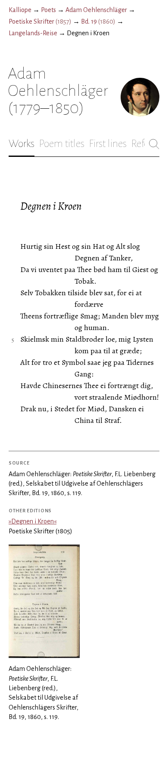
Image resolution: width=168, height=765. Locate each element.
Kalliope (20, 9)
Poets (48, 9)
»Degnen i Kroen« (32, 521)
